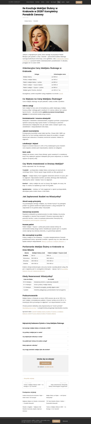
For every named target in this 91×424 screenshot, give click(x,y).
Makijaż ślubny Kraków (44, 311)
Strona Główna (30, 2)
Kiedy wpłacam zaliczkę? (30, 345)
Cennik (61, 93)
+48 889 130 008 (49, 367)
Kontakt (79, 2)
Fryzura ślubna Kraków (39, 314)
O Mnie (47, 2)
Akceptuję (56, 421)
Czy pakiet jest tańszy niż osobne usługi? (35, 341)
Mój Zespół (53, 2)
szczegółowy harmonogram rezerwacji (34, 220)
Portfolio (37, 2)
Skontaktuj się (45, 363)
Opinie (63, 2)
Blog (59, 2)
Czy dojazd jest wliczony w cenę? (32, 336)
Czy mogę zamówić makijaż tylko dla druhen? (36, 349)
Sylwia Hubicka (14, 2)
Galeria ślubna (51, 314)
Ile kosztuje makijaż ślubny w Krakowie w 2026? (37, 328)
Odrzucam (65, 421)
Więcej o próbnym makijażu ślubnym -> (54, 241)
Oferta (42, 2)
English (67, 2)
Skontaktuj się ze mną (29, 308)
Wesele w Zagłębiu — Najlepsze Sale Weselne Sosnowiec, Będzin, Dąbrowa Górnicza (32, 409)
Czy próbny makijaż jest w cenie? (32, 332)
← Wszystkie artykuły (28, 378)
